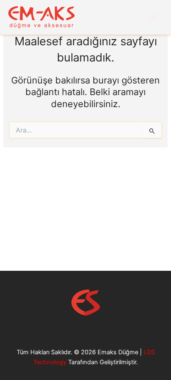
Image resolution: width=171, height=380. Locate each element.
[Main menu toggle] (154, 17)
